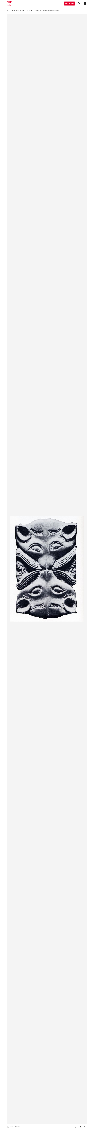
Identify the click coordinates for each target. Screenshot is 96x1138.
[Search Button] (79, 3)
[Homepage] (9, 3)
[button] (47, 569)
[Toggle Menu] (85, 3)
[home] (8, 10)
